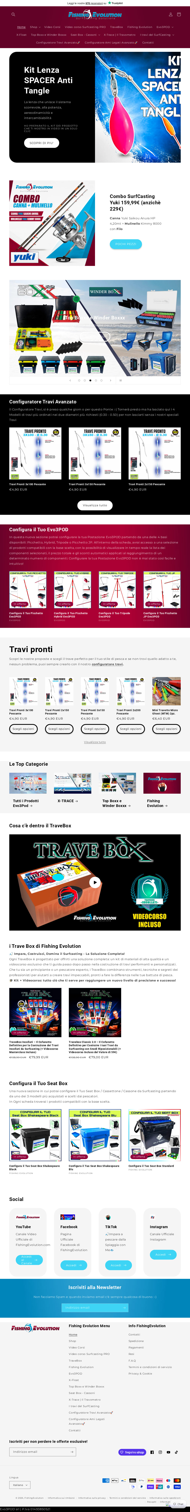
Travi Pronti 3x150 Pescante (87, 484)
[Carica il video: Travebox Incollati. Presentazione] (95, 882)
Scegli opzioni (23, 729)
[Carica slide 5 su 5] (101, 380)
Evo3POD (75, 1373)
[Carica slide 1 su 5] (79, 380)
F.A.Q (132, 1360)
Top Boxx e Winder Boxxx (114, 803)
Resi (131, 1354)
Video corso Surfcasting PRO (89, 1354)
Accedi (71, 1265)
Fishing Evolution (155, 803)
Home (73, 1334)
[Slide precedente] (70, 380)
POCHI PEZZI (125, 244)
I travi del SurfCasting (84, 1406)
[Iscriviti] (124, 1307)
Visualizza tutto (95, 505)
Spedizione (136, 1341)
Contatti (75, 1430)
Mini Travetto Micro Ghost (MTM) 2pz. (165, 712)
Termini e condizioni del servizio (127, 1498)
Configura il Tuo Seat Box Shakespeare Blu (94, 1167)
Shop (72, 1341)
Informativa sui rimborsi (61, 1498)
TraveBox (75, 1360)
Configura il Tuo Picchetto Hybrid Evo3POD (71, 615)
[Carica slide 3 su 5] (90, 380)
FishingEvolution (33, 1498)
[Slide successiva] (111, 380)
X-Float (74, 1380)
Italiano (18, 1485)
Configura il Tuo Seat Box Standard (151, 1165)
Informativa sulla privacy (92, 1498)
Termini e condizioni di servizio (150, 1367)
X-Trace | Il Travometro (85, 1399)
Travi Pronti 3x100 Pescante (27, 484)
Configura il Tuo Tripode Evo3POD (114, 615)
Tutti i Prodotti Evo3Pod (26, 803)
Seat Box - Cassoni (82, 1393)
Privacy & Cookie (140, 1373)
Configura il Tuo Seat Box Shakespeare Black (34, 1167)
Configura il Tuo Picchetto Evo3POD (26, 615)
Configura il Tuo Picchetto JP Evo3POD (160, 615)
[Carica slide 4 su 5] (96, 380)
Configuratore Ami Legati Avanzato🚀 (87, 1421)
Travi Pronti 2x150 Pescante (147, 484)
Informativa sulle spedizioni (165, 1498)
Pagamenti (136, 1347)
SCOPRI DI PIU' (42, 143)
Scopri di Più (16, 336)
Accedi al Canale (26, 1260)
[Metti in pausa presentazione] (120, 380)
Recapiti (151, 1502)
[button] (13, 14)
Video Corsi (77, 1347)
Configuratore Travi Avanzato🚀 (91, 1412)
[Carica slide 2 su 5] (85, 380)
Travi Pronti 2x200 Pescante (128, 712)
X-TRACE (66, 801)
